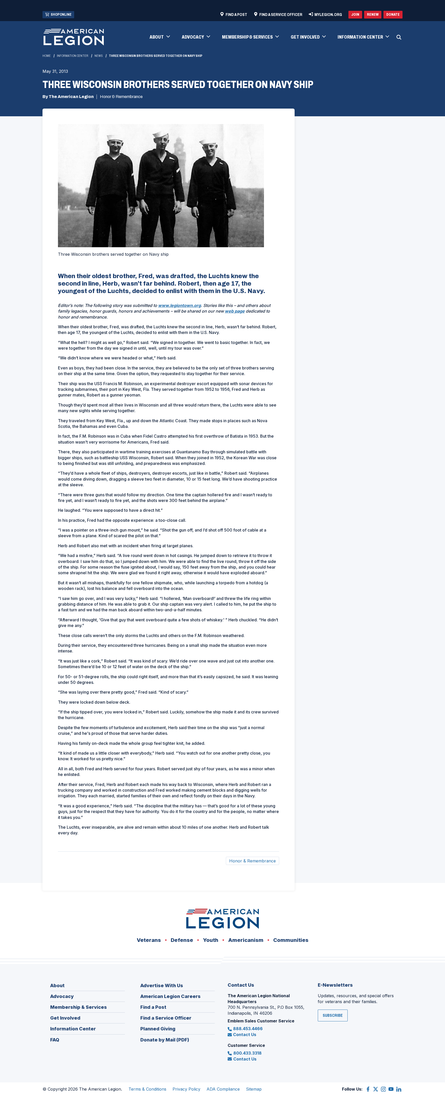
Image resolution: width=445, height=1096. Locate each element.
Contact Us (244, 1034)
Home (46, 56)
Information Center (72, 56)
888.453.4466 (248, 1028)
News (99, 56)
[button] (159, 37)
